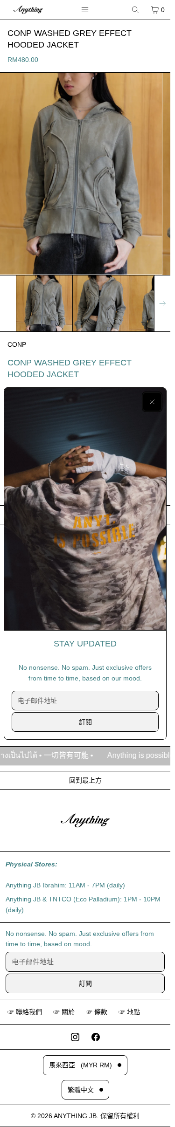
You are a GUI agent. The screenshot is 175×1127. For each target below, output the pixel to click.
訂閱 (85, 722)
